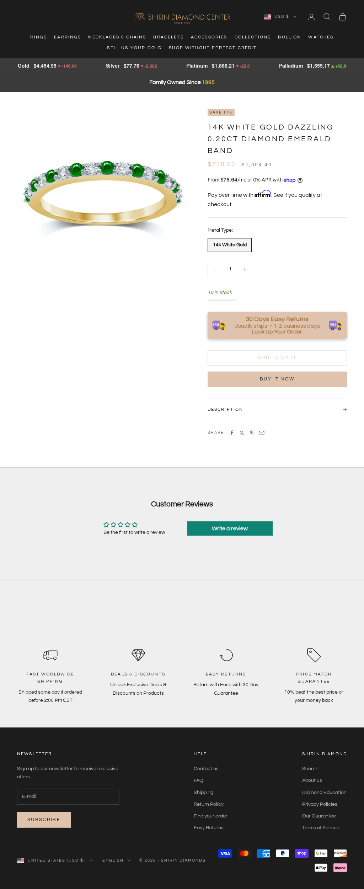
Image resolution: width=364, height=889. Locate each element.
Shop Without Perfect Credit (213, 48)
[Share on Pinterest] (252, 433)
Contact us (206, 768)
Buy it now (277, 379)
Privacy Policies (319, 804)
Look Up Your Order (277, 332)
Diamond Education (324, 792)
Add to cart (277, 357)
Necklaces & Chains (117, 37)
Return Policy (209, 804)
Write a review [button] (230, 528)
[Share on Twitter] (242, 433)
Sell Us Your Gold (134, 48)
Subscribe (43, 819)
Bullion (289, 37)
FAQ (198, 780)
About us (312, 780)
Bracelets (168, 37)
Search (310, 768)
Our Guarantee (319, 816)
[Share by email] (261, 433)
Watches (320, 37)
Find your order (211, 816)
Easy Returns (209, 827)
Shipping (203, 792)
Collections (253, 37)
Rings (38, 37)
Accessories (209, 37)
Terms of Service (320, 827)
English (113, 860)
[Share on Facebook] (232, 433)
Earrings (67, 37)
